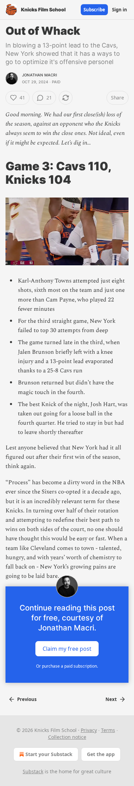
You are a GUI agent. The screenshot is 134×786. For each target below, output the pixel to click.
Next (111, 699)
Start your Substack (48, 754)
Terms (108, 730)
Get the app (101, 754)
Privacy (89, 730)
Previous (26, 699)
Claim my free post (67, 648)
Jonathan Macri (39, 75)
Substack (33, 771)
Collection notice (67, 737)
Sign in (119, 10)
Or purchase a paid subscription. (67, 666)
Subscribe (94, 10)
